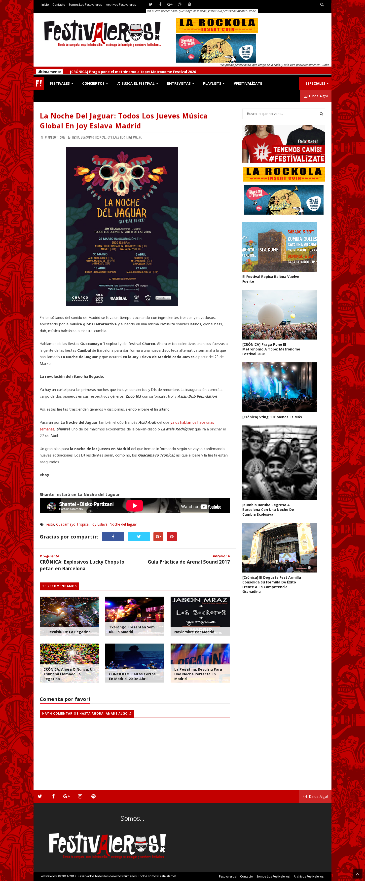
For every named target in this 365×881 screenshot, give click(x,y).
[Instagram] (179, 4)
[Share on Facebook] (113, 536)
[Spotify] (189, 4)
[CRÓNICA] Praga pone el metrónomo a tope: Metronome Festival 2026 (132, 70)
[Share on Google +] (158, 536)
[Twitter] (150, 4)
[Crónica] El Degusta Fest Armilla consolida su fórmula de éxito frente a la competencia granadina (271, 584)
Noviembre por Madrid (194, 631)
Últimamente (49, 70)
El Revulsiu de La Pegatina (67, 631)
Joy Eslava (99, 524)
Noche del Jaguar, (131, 137)
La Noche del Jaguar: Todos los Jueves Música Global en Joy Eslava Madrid (124, 120)
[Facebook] (160, 4)
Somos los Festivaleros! (86, 4)
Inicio (45, 4)
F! (38, 83)
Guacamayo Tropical (72, 524)
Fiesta (49, 524)
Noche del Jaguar (123, 524)
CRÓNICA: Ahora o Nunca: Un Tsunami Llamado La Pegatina (69, 674)
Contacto (58, 4)
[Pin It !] (172, 536)
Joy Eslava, (113, 137)
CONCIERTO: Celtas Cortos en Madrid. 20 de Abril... (132, 676)
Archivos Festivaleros (121, 4)
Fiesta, (76, 137)
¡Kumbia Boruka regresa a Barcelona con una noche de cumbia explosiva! (268, 509)
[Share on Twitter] (139, 536)
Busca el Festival (137, 83)
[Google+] (170, 4)
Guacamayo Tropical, (93, 137)
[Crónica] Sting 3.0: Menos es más (272, 417)
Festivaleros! (48, 876)
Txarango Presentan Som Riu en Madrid (132, 629)
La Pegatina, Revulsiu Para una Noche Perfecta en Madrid (198, 674)
